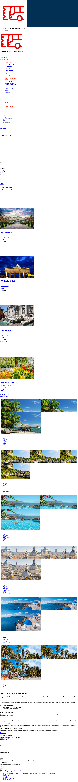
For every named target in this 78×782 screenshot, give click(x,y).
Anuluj (1, 173)
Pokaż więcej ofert (6, 446)
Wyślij (2, 768)
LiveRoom (2, 781)
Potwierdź (2, 172)
